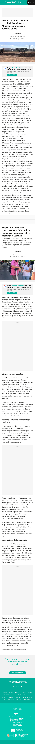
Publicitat (18, 699)
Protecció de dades (28, 697)
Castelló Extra (17, 33)
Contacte (4, 697)
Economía (23, 692)
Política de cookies (9, 699)
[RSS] (21, 686)
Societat (6, 695)
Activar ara (11, 75)
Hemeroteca (27, 695)
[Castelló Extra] (17, 683)
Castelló (4, 224)
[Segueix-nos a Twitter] (16, 686)
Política (20, 695)
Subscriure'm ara (17, 672)
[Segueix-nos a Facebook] (13, 686)
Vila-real (11, 692)
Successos (13, 695)
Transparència (27, 699)
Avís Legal (18, 697)
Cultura (30, 692)
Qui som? (11, 697)
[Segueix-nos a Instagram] (19, 686)
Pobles (17, 692)
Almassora (4, 17)
